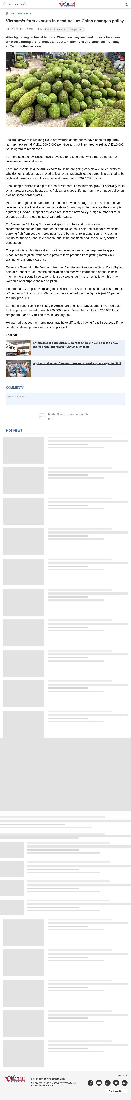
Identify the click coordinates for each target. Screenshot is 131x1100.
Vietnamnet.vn (16, 4)
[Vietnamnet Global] (75, 6)
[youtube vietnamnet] (99, 1083)
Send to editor (116, 1091)
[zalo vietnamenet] (125, 1083)
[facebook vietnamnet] (90, 1083)
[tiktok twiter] (116, 1083)
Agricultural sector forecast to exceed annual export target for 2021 (77, 363)
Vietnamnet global (20, 13)
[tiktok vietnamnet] (108, 1083)
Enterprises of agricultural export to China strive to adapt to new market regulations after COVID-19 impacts (75, 344)
